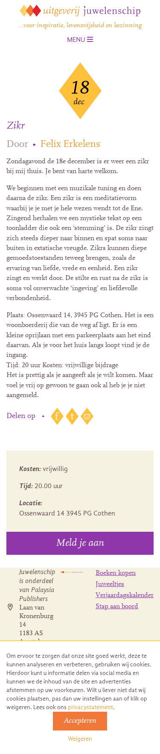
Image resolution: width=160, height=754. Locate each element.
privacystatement (90, 707)
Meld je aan (80, 543)
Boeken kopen (116, 573)
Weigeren (80, 738)
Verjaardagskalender (125, 595)
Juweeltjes (110, 584)
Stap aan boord (117, 606)
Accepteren (80, 721)
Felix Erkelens (70, 144)
